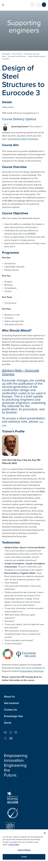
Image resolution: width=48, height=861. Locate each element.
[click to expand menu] (44, 4)
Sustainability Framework (31, 671)
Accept (24, 857)
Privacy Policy (14, 845)
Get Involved (11, 703)
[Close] (45, 833)
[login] (32, 4)
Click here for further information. (23, 139)
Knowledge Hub (13, 716)
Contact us (10, 709)
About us (9, 696)
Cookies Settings (24, 850)
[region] (24, 845)
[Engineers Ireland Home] (3, 5)
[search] (38, 5)
